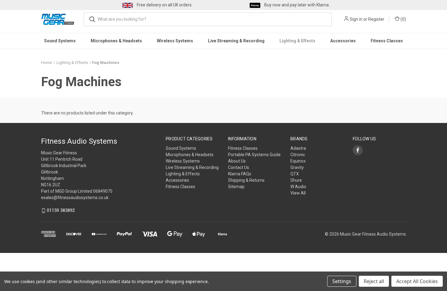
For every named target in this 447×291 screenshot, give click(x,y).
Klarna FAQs (239, 173)
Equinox (298, 161)
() (403, 19)
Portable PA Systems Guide (254, 154)
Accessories (343, 40)
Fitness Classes (387, 40)
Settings (341, 281)
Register (376, 19)
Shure (296, 180)
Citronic (297, 154)
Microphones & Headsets (116, 40)
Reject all (374, 281)
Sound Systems (60, 40)
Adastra (298, 148)
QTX (294, 173)
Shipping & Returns (246, 180)
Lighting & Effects (297, 40)
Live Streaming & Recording (236, 40)
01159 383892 (61, 210)
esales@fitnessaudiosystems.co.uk (75, 197)
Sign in (356, 19)
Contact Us (238, 167)
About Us (237, 161)
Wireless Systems (175, 40)
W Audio (298, 186)
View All (298, 193)
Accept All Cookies (417, 281)
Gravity (297, 167)
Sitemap (236, 186)
